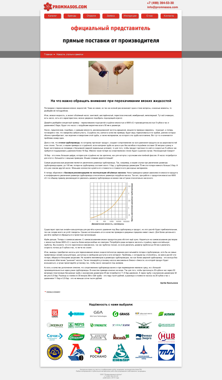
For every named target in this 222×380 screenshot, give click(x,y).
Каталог (52, 16)
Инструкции (130, 16)
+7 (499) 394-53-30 (160, 2)
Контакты (169, 16)
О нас (149, 16)
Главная (48, 54)
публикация (96, 371)
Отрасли (91, 16)
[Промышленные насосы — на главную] (65, 6)
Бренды (72, 16)
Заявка (111, 16)
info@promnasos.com (162, 7)
